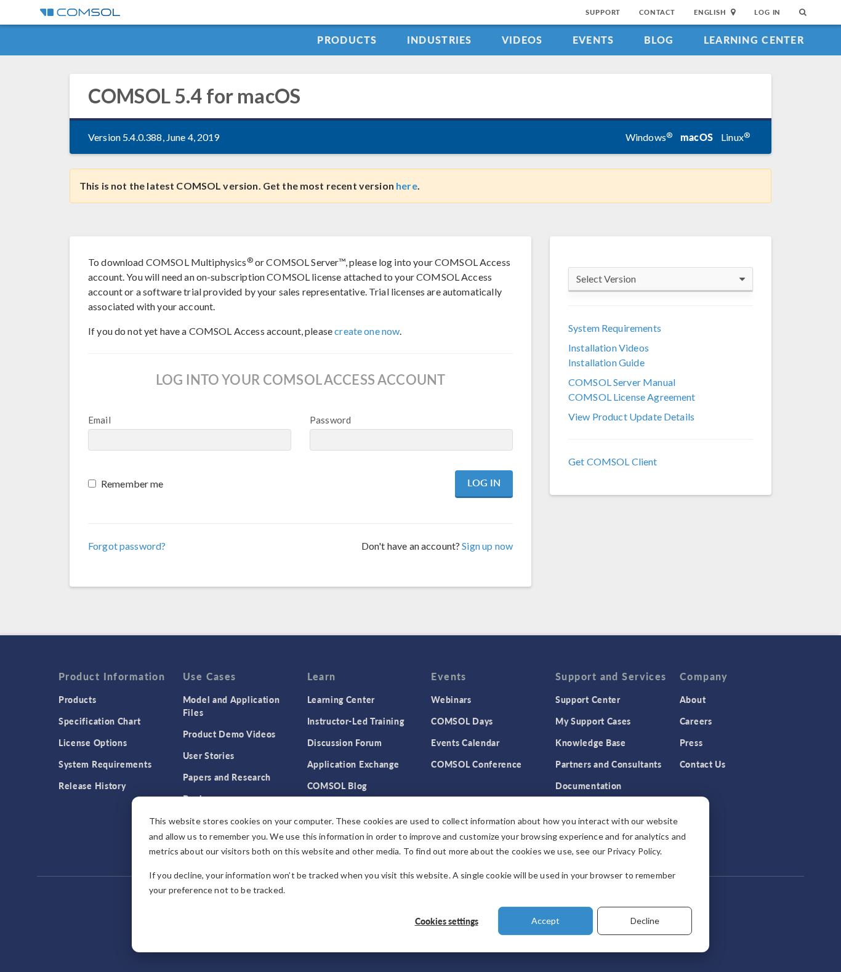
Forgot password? (127, 546)
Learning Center (754, 40)
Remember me (132, 483)
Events (593, 40)
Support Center (588, 699)
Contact (657, 12)
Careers (696, 721)
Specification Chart (99, 721)
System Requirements (614, 328)
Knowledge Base (590, 742)
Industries (439, 40)
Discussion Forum (344, 742)
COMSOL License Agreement (632, 397)
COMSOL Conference (476, 764)
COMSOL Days (462, 721)
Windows (649, 137)
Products (347, 40)
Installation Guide (606, 362)
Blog (659, 40)
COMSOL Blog (337, 785)
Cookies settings (446, 921)
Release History (92, 785)
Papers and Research (227, 777)
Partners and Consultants (608, 764)
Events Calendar (465, 742)
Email (99, 419)
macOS (696, 137)
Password (330, 419)
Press (691, 742)
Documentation (588, 785)
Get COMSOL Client (613, 461)
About (693, 699)
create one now (367, 331)
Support (603, 12)
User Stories (209, 755)
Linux (735, 137)
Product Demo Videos (229, 734)
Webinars (451, 699)
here (406, 185)
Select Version (606, 278)
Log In (767, 12)
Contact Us (703, 764)
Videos (522, 40)
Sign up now (487, 546)
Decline (644, 920)
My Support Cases (593, 721)
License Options (92, 742)
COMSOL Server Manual (621, 382)
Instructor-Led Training (355, 721)
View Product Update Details (631, 416)
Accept (545, 920)
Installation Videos (608, 347)
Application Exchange (353, 764)
